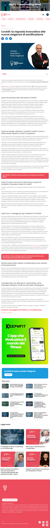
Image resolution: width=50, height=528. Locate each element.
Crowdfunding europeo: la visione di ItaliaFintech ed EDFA (17, 395)
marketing (31, 19)
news (3, 19)
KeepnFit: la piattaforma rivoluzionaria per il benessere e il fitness (37, 470)
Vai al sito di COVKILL (6, 312)
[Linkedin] (43, 522)
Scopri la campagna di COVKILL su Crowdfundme (21, 310)
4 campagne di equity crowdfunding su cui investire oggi (12, 447)
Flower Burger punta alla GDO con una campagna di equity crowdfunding (16, 386)
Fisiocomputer (35, 245)
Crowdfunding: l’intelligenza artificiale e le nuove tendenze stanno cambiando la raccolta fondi (17, 415)
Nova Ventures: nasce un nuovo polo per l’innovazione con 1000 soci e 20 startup (40, 386)
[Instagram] (43, 525)
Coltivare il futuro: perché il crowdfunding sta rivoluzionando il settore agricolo (17, 403)
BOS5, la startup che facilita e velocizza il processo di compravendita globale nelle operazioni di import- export (10, 471)
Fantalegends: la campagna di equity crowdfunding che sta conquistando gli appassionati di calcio (40, 404)
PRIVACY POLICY (5, 523)
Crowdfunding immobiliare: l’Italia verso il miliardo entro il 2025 (41, 395)
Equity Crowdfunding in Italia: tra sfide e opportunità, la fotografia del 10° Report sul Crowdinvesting (41, 415)
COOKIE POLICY (12, 523)
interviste (11, 19)
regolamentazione (21, 19)
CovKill (10, 86)
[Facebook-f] (40, 522)
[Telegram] (47, 525)
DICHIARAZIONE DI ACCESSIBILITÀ (21, 523)
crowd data (40, 19)
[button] (43, 14)
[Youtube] (47, 522)
